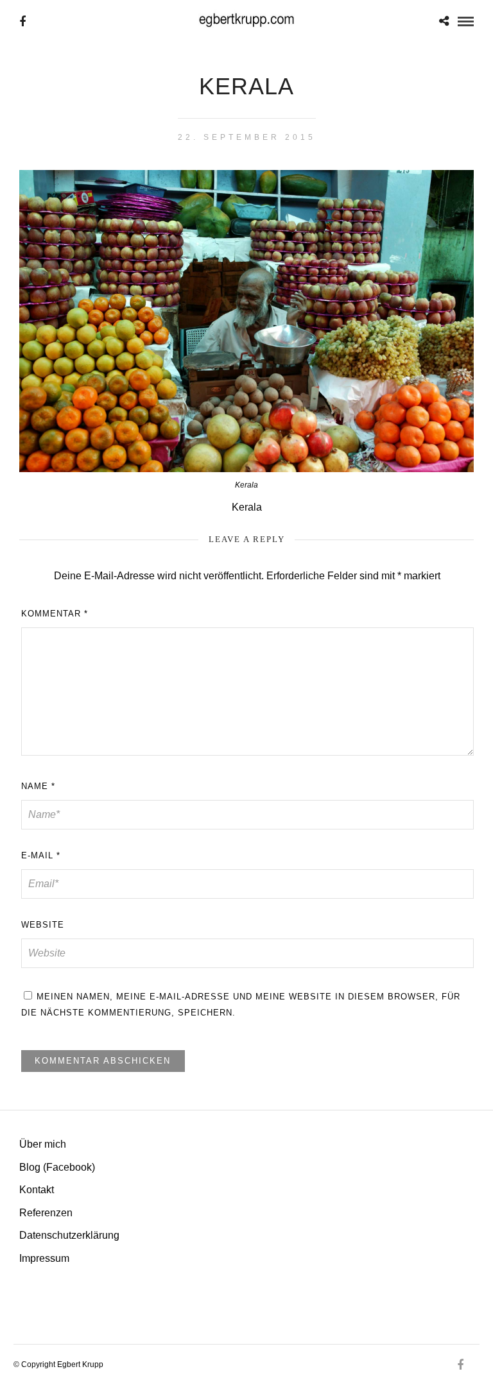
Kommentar (54, 613)
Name (38, 786)
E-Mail (40, 855)
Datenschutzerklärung (69, 1235)
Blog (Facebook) (57, 1167)
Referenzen (46, 1212)
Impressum (44, 1258)
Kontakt (36, 1189)
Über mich (42, 1144)
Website (42, 925)
